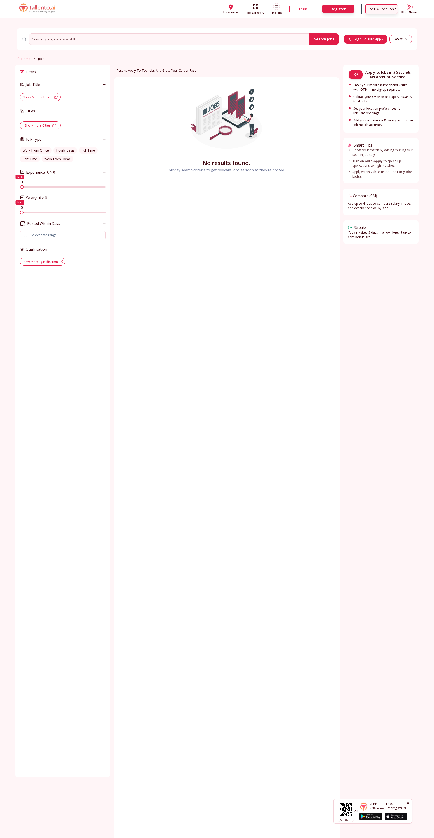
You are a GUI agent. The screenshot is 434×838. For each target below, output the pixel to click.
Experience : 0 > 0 (40, 172)
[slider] (22, 187)
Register (338, 9)
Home (25, 59)
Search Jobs (324, 39)
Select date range (44, 235)
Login (303, 9)
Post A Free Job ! (381, 9)
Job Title (33, 84)
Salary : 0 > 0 (36, 197)
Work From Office (36, 150)
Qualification (36, 249)
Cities (30, 111)
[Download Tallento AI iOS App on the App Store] (396, 816)
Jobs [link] (41, 59)
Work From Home (57, 159)
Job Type (33, 139)
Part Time (30, 159)
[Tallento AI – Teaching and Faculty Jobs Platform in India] (37, 9)
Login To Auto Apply (368, 39)
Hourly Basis (65, 150)
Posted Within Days (43, 223)
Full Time (88, 150)
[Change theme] (409, 7)
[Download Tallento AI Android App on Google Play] (370, 816)
